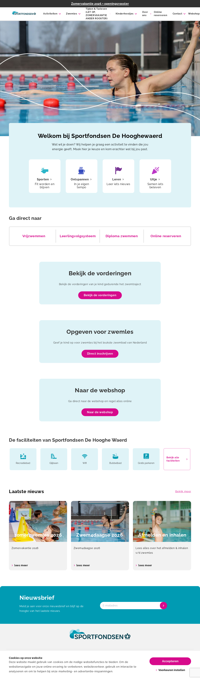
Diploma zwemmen (122, 236)
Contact (177, 13)
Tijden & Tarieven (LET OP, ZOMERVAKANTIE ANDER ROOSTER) (97, 13)
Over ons (145, 14)
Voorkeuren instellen (171, 670)
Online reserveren (160, 14)
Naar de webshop (100, 412)
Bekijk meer (183, 491)
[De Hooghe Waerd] (24, 13)
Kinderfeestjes (125, 13)
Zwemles (71, 13)
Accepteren (170, 661)
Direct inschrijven (100, 353)
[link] (100, 637)
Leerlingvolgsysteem (78, 236)
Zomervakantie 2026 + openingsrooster (100, 3)
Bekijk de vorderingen (100, 295)
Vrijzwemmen (33, 236)
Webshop (194, 13)
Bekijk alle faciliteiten (173, 459)
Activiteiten (50, 13)
